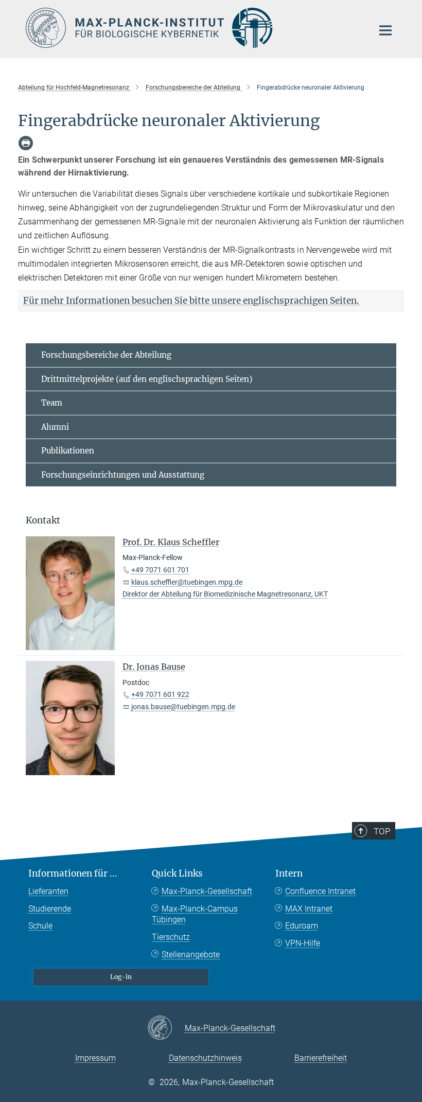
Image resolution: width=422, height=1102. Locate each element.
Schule (40, 926)
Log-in (121, 977)
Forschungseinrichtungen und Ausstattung (122, 475)
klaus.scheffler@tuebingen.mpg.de (186, 582)
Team (51, 403)
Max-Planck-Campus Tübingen (195, 914)
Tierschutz (171, 937)
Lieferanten (48, 891)
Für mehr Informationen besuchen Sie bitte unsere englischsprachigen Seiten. (191, 300)
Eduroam (301, 926)
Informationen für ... (72, 873)
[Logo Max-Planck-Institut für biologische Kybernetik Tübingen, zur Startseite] (193, 28)
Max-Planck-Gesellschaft (207, 891)
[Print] (25, 143)
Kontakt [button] (43, 520)
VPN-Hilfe (302, 943)
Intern (289, 873)
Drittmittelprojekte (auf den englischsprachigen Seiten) (146, 379)
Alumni (55, 427)
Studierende (49, 909)
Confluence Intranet (320, 891)
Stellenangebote (191, 954)
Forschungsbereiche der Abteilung (106, 355)
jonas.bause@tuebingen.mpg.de (183, 707)
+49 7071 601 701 (160, 570)
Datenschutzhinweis (205, 1058)
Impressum (95, 1058)
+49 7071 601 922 (160, 694)
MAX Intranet (308, 909)
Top (382, 831)
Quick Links (177, 873)
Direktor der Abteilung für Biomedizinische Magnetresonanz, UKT (225, 594)
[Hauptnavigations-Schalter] (385, 30)
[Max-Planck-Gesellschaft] (166, 1028)
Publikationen (67, 451)
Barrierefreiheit (320, 1058)
